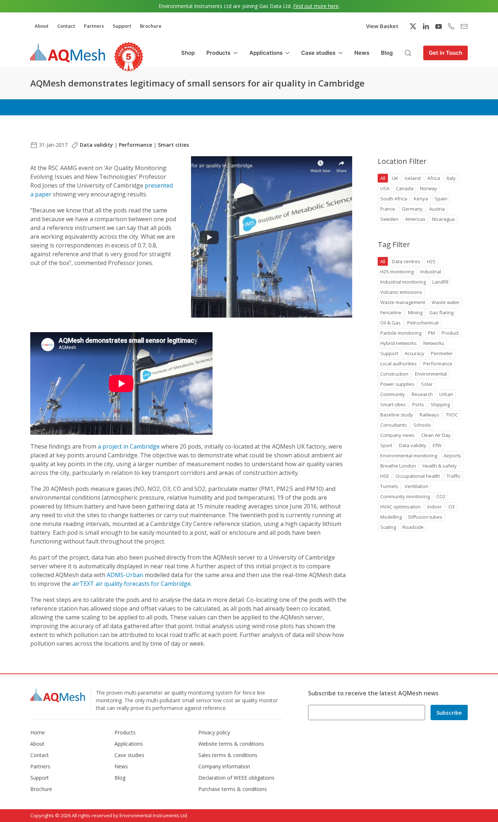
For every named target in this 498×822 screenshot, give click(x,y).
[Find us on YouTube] (438, 26)
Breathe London (398, 465)
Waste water (446, 302)
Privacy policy (214, 732)
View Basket (382, 26)
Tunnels (389, 486)
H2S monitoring (397, 271)
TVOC (452, 414)
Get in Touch (445, 52)
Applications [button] (266, 52)
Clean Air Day (436, 435)
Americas (415, 219)
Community (392, 394)
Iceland (413, 178)
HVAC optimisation (400, 506)
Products (125, 732)
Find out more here (316, 6)
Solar (427, 384)
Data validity (96, 144)
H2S (431, 261)
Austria (437, 209)
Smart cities (173, 144)
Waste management (402, 302)
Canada (404, 188)
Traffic (453, 476)
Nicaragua (443, 219)
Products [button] (218, 52)
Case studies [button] (318, 52)
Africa (433, 178)
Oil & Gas (390, 322)
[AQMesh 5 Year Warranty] (128, 57)
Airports (452, 455)
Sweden (389, 219)
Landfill (440, 282)
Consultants (393, 425)
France (387, 209)
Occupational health (418, 476)
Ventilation (416, 486)
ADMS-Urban (125, 575)
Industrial (430, 271)
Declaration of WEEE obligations (236, 777)
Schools (422, 425)
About (41, 26)
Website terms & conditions (231, 743)
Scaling (388, 527)
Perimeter (442, 353)
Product (450, 333)
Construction (394, 373)
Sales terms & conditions (227, 755)
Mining (415, 312)
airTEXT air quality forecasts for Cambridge (131, 584)
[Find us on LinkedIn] (425, 26)
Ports (418, 404)
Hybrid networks (398, 343)
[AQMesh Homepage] (67, 53)
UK (395, 178)
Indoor (434, 506)
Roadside (413, 527)
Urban (446, 394)
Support (122, 26)
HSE (384, 476)
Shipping (440, 404)
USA (384, 188)
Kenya (421, 198)
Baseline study (396, 414)
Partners (94, 26)
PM (431, 333)
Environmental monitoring (408, 455)
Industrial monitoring (403, 282)
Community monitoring (405, 496)
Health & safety (440, 465)
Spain (441, 198)
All (382, 178)
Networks (433, 343)
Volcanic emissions (401, 292)
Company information (224, 766)
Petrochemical (423, 322)
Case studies (129, 755)
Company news (397, 435)
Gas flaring (441, 312)
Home (37, 732)
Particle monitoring (400, 333)
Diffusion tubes (425, 517)
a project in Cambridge (129, 446)
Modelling (391, 517)
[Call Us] (451, 26)
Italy (451, 178)
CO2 (441, 496)
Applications (128, 743)
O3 (451, 506)
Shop (188, 52)
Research (422, 394)
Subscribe (449, 712)
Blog (387, 52)
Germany (412, 209)
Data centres (406, 261)
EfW (437, 445)
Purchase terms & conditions (232, 788)
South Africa (393, 198)
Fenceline (390, 312)
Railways (429, 414)
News (361, 52)
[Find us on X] (413, 26)
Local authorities (398, 363)
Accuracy (414, 353)
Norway (428, 188)
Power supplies (397, 384)
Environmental (431, 373)
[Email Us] (464, 26)
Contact (66, 26)
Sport (386, 445)
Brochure (151, 26)
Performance (135, 144)
